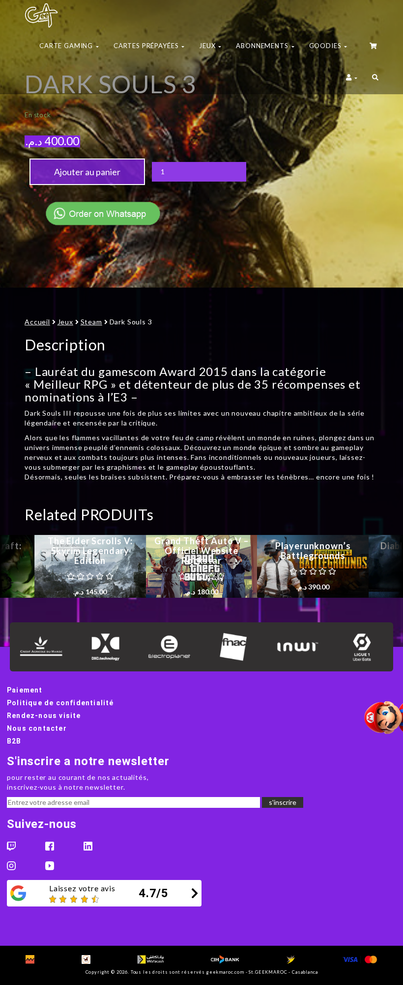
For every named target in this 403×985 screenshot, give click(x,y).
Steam (91, 322)
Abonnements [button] (263, 46)
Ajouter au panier (87, 171)
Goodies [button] (326, 46)
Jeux (65, 322)
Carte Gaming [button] (67, 46)
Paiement (25, 690)
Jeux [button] (208, 46)
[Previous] (17, 566)
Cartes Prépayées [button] (147, 46)
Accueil (37, 322)
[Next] (386, 566)
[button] (375, 78)
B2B (14, 741)
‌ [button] (374, 47)
